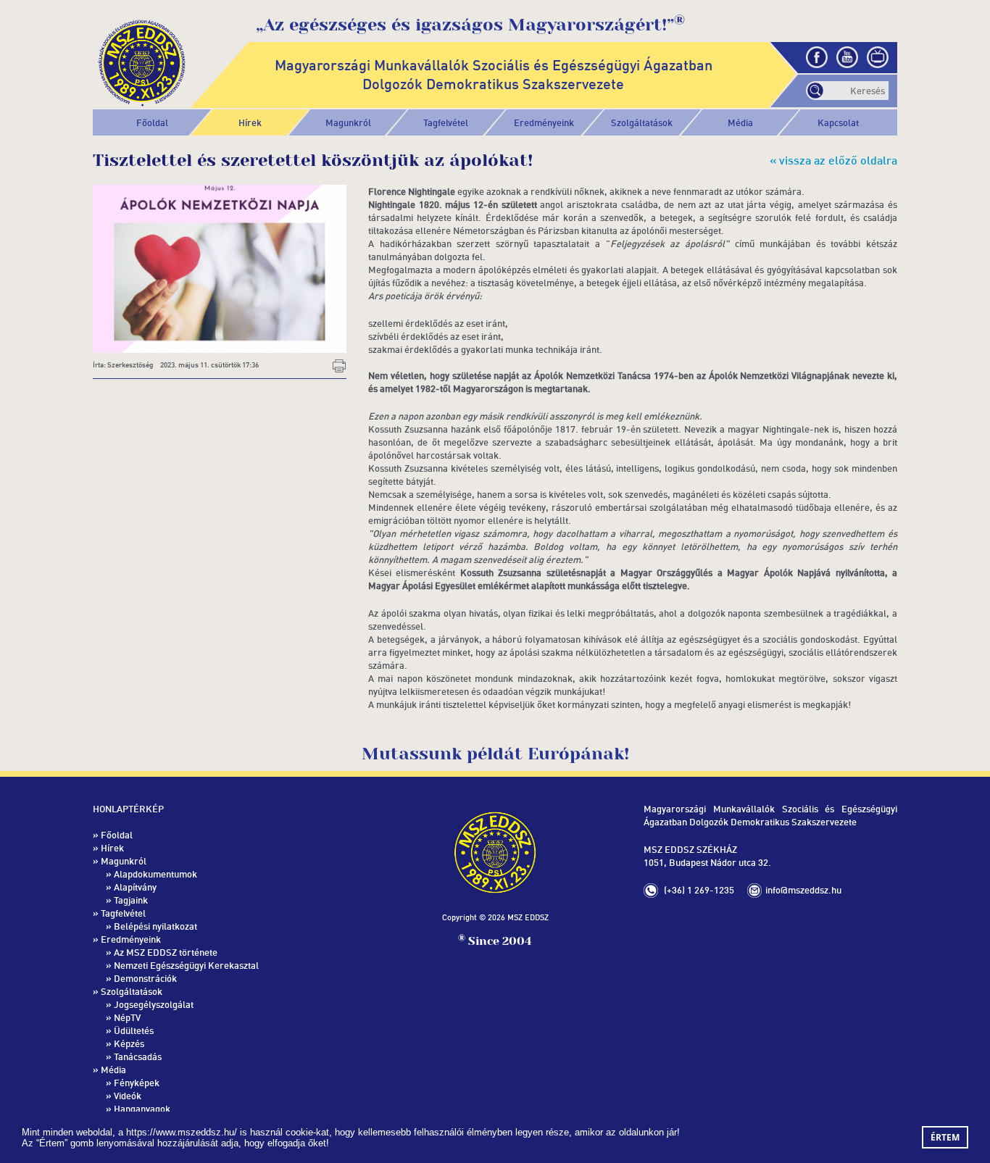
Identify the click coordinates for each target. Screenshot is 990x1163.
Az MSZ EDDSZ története (165, 952)
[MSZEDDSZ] (142, 60)
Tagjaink (131, 900)
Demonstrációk (145, 978)
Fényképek (136, 1082)
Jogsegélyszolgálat (154, 1004)
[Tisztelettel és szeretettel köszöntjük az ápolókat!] (219, 267)
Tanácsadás (138, 1056)
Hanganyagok (142, 1108)
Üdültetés (134, 1030)
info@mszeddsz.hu (803, 890)
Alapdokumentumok (155, 874)
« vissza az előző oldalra (833, 160)
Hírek (250, 122)
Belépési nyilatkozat (155, 926)
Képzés (129, 1043)
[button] (348, 122)
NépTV (127, 1017)
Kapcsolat (838, 122)
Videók (127, 1095)
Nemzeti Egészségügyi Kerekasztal (186, 965)
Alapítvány (135, 887)
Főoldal (152, 122)
